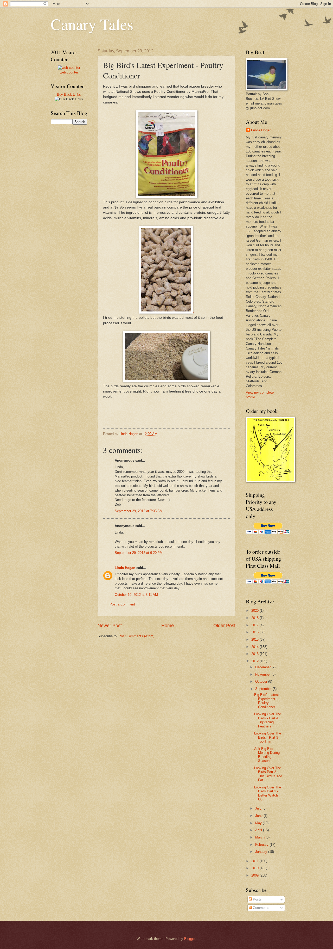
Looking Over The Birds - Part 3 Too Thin (267, 737)
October (261, 681)
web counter (69, 72)
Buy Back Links (69, 94)
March (260, 837)
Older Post (224, 625)
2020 (255, 611)
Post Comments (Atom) (136, 636)
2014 (255, 647)
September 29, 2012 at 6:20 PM (139, 553)
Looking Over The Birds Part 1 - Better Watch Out (267, 793)
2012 (255, 661)
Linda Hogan (125, 568)
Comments (260, 908)
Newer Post (110, 625)
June (259, 816)
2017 (255, 625)
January (261, 852)
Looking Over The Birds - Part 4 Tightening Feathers (267, 720)
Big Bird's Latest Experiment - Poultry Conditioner (266, 701)
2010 (255, 868)
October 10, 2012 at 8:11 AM (136, 595)
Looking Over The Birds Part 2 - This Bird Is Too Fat (268, 774)
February (262, 845)
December (263, 667)
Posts (257, 899)
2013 (255, 654)
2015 (255, 639)
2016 (255, 632)
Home (167, 625)
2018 (255, 618)
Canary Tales (92, 24)
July (258, 808)
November (263, 674)
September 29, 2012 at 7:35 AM (139, 511)
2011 (255, 861)
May (259, 823)
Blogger (189, 939)
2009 (255, 875)
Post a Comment (122, 604)
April (259, 830)
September (264, 689)
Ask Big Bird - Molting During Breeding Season (267, 755)
